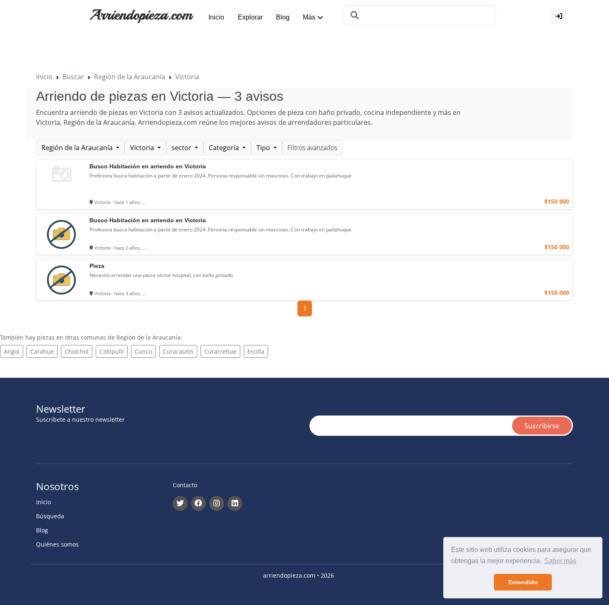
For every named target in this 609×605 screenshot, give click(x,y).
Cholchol (77, 351)
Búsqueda (50, 516)
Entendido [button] (523, 582)
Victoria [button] (143, 147)
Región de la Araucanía (129, 76)
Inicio (216, 17)
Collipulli (111, 351)
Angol (11, 351)
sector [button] (182, 147)
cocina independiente (397, 112)
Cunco (143, 351)
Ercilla (255, 351)
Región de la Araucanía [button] (77, 147)
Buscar (73, 76)
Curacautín (178, 351)
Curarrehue (220, 351)
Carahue (42, 351)
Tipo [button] (264, 147)
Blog (283, 17)
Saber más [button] (560, 560)
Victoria (187, 76)
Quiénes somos (57, 544)
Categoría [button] (225, 147)
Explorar (250, 17)
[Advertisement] (202, 50)
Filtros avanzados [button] (312, 147)
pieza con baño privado (324, 112)
